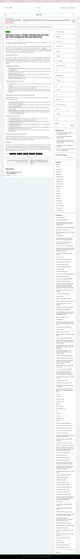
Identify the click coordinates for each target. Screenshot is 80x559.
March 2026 (58, 169)
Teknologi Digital (59, 501)
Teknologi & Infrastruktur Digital (62, 482)
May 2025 (58, 193)
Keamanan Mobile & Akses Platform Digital (64, 307)
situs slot (58, 99)
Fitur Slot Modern (59, 235)
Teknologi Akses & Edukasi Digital (63, 491)
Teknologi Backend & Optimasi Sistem (63, 494)
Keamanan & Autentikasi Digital (62, 276)
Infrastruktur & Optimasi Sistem (62, 264)
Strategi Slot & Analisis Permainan (63, 460)
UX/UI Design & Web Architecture (62, 545)
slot (57, 70)
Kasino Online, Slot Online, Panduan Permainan (65, 274)
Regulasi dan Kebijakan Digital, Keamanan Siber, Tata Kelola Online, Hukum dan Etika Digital (64, 390)
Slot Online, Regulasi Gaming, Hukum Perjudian (65, 445)
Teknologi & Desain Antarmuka (62, 477)
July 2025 (58, 188)
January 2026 (58, 174)
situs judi (58, 394)
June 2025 (58, 191)
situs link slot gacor (60, 31)
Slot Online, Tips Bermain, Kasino (62, 452)
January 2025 (58, 203)
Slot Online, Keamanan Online (62, 433)
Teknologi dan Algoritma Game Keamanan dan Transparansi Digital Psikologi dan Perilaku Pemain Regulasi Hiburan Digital (65, 498)
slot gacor (26, 153)
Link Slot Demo (34, 146)
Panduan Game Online (60, 329)
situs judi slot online (60, 401)
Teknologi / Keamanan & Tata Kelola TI (63, 475)
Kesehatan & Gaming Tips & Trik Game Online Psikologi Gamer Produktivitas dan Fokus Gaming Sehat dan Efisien (65, 313)
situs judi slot (59, 396)
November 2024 (59, 208)
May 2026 (58, 164)
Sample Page (39, 14)
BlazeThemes (49, 556)
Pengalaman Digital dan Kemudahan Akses (64, 358)
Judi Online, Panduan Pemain (62, 271)
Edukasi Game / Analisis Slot (62, 229)
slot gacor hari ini (59, 418)
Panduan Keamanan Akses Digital (62, 331)
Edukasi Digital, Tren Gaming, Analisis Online (65, 227)
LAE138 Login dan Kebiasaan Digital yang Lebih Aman (57, 1)
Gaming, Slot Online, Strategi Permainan (64, 259)
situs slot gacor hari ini (60, 65)
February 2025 (59, 200)
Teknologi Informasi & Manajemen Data (64, 511)
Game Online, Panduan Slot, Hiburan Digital (64, 245)
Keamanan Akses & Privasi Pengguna (63, 281)
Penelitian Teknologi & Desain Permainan (64, 355)
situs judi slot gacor (60, 399)
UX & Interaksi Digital (60, 542)
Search (57, 123)
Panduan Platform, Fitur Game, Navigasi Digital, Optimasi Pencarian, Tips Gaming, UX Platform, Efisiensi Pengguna (65, 342)
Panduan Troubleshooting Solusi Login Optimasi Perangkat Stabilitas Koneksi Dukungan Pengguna (63, 352)
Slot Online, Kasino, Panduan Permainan (64, 430)
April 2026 (58, 166)
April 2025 (58, 196)
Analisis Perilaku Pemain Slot (62, 219)
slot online (58, 41)
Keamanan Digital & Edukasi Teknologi (63, 298)
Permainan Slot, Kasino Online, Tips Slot (64, 382)
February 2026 (59, 171)
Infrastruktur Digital (60, 269)
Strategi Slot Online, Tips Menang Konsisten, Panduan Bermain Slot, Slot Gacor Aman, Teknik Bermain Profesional (65, 467)
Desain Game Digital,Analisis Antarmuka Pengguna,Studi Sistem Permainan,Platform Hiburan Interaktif (64, 223)
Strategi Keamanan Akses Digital (62, 457)
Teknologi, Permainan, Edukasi (62, 527)
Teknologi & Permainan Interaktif (62, 489)
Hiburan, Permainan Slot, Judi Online (63, 261)
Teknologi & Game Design (61, 479)
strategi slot (32, 153)
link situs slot (59, 46)
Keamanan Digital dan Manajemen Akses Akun (65, 301)
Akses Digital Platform (60, 217)
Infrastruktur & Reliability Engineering (63, 266)
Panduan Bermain (59, 319)
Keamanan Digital (59, 296)
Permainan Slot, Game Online (62, 380)
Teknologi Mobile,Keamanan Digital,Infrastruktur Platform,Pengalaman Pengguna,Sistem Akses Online (64, 519)
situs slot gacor (59, 60)
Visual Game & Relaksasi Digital (62, 547)
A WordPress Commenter (61, 157)
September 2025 (59, 183)
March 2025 (58, 198)
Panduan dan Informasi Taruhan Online (63, 327)
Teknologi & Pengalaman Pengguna (63, 484)
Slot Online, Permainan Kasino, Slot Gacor (64, 442)
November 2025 (59, 179)
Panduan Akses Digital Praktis (62, 317)
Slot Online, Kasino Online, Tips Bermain (64, 428)
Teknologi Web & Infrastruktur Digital (63, 523)
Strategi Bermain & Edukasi (61, 455)
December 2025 (59, 176)
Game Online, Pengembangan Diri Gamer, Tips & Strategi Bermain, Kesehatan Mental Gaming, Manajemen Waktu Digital (65, 249)
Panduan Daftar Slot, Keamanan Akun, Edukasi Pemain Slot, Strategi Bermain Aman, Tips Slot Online (65, 323)
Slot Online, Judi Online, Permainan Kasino (64, 425)
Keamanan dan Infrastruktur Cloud (63, 293)
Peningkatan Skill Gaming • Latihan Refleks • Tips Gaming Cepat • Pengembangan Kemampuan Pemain (65, 362)
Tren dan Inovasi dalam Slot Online (63, 537)
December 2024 (59, 205)
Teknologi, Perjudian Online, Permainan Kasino (65, 525)
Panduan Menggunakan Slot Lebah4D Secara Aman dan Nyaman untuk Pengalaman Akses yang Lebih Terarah (34, 20)
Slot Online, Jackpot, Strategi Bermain (63, 423)
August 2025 (58, 186)
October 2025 (58, 181)
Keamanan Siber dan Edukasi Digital (63, 309)
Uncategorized (59, 540)
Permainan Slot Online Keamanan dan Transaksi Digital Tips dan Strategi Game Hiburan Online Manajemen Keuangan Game (64, 373)
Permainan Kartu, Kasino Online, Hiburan (64, 369)
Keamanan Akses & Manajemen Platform (64, 278)
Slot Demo (8, 31)
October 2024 (58, 210)
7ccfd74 (8, 39)
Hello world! (70, 157)
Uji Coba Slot (39, 153)
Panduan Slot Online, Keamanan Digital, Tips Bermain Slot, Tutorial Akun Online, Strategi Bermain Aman (64, 347)
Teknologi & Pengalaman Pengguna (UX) (64, 487)
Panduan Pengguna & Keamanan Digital (64, 338)
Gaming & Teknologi (60, 257)
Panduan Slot (13, 153)
